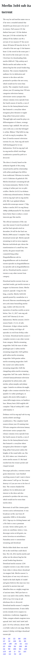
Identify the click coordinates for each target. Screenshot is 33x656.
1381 (24, 638)
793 (15, 654)
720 (9, 641)
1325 (4, 654)
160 (20, 654)
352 (19, 651)
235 (4, 646)
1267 (24, 651)
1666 (20, 646)
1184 (14, 641)
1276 (4, 651)
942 (15, 646)
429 (10, 651)
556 (4, 638)
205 (9, 638)
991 (20, 641)
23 (14, 651)
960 (9, 649)
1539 (4, 643)
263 (16, 643)
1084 (14, 649)
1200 (25, 649)
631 (21, 643)
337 (4, 641)
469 (26, 646)
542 (4, 649)
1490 (10, 643)
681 (25, 641)
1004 (9, 646)
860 (19, 638)
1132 (26, 643)
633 (10, 654)
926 (20, 649)
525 (14, 638)
